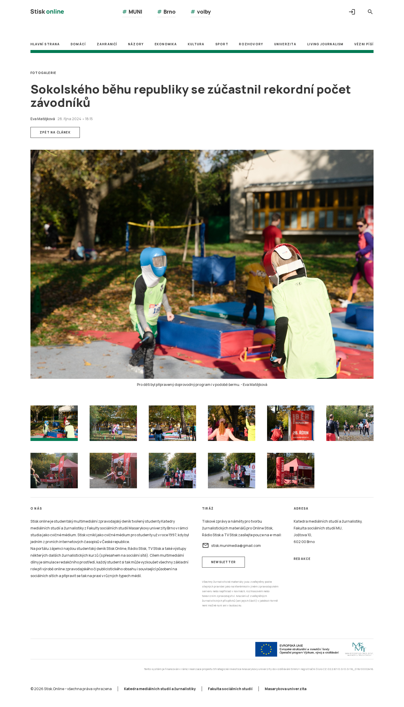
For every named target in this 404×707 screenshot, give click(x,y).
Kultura (196, 44)
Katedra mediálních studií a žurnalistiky (160, 688)
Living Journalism (325, 44)
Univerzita (285, 44)
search (370, 12)
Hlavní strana (45, 44)
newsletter (223, 562)
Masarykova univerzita (285, 688)
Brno (166, 11)
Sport (221, 44)
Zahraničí (107, 44)
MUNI (132, 11)
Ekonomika (166, 44)
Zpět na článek (55, 132)
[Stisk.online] (47, 12)
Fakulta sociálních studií (230, 688)
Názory (136, 44)
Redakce (302, 559)
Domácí (78, 44)
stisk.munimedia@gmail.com (231, 545)
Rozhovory (251, 44)
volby (200, 11)
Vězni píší (364, 44)
